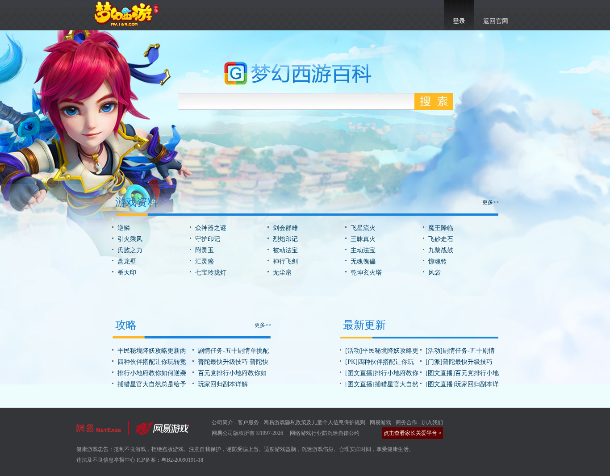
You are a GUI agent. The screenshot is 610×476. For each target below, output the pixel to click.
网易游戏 (380, 422)
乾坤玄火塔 (366, 272)
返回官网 (495, 21)
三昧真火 (363, 239)
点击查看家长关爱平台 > (413, 433)
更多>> (490, 202)
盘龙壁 (126, 261)
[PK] (351, 362)
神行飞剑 (285, 261)
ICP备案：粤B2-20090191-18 (170, 460)
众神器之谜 (210, 228)
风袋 (434, 272)
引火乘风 (129, 239)
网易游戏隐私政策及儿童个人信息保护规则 (314, 422)
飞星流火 (363, 228)
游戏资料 (136, 202)
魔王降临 (440, 228)
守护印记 (207, 239)
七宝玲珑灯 (210, 272)
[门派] (434, 362)
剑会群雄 (285, 228)
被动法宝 (285, 250)
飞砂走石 (440, 239)
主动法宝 (363, 250)
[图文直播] (360, 373)
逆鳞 (123, 228)
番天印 (126, 272)
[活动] (353, 350)
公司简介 (222, 422)
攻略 (126, 325)
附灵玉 (204, 250)
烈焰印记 (285, 239)
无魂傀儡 (363, 261)
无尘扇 (282, 272)
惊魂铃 (437, 261)
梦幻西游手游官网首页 (126, 14)
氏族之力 (129, 250)
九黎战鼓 (440, 250)
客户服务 (248, 422)
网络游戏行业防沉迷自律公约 (324, 433)
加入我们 (432, 422)
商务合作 (406, 422)
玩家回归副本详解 (223, 384)
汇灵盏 (204, 261)
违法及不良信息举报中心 (105, 460)
